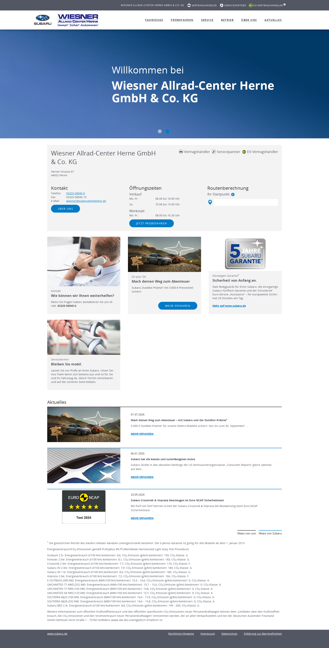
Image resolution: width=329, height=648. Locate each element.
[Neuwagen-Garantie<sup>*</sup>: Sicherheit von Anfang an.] (245, 254)
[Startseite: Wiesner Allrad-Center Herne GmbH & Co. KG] (42, 19)
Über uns (249, 20)
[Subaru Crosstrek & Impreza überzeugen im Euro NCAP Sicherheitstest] (83, 506)
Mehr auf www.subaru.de (229, 306)
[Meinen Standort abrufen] (209, 202)
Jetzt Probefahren (151, 223)
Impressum (207, 633)
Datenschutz (229, 633)
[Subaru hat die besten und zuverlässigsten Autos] (83, 465)
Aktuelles (273, 20)
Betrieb (227, 20)
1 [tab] (160, 131)
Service (207, 20)
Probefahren (182, 20)
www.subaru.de (57, 633)
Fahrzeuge (154, 20)
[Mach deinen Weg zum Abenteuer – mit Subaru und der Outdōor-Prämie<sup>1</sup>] (83, 424)
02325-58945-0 (75, 193)
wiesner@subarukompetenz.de (86, 201)
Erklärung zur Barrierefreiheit (263, 633)
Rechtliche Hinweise (181, 633)
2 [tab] (167, 131)
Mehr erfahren (177, 306)
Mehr (142, 477)
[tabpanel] (164, 84)
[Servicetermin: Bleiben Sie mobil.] (83, 337)
